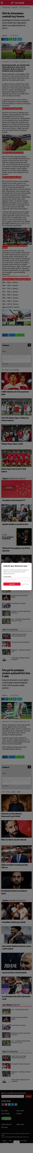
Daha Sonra (25, 584)
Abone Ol (12, 584)
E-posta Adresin (7, 576)
